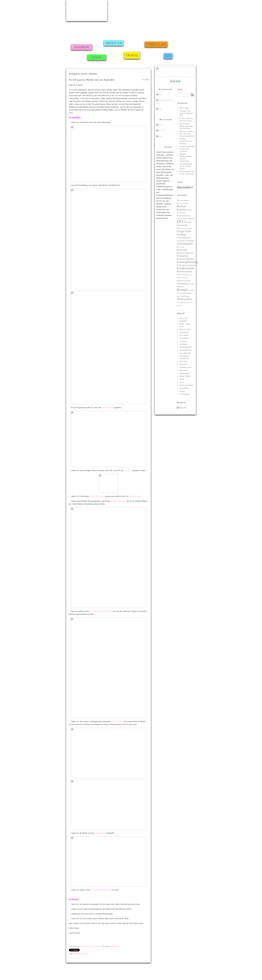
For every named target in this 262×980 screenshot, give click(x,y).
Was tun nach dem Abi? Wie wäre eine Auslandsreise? (186, 133)
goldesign (183, 344)
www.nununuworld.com (185, 302)
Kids (191, 253)
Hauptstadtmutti (185, 347)
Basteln (181, 209)
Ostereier (187, 281)
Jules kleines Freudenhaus (184, 357)
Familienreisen (181, 228)
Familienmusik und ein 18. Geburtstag (186, 173)
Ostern (180, 283)
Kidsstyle (181, 259)
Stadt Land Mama (186, 385)
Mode (179, 278)
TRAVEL (132, 55)
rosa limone (84, 946)
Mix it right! (184, 108)
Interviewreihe (183, 253)
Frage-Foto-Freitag (184, 232)
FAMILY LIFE (156, 44)
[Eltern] (159, 95)
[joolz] (159, 125)
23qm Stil (183, 318)
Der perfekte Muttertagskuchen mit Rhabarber (186, 126)
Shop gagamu (100, 833)
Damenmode (188, 218)
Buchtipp (179, 218)
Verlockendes (184, 394)
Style (178, 296)
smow (181, 382)
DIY (168, 56)
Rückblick (85, 954)
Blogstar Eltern (185, 329)
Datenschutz (200, 975)
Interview (182, 249)
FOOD (96, 57)
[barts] (159, 136)
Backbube (183, 321)
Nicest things (184, 373)
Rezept (182, 289)
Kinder (190, 258)
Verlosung (185, 296)
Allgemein (115, 946)
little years (183, 370)
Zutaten (179, 305)
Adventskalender (183, 200)
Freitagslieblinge (184, 238)
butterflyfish (184, 332)
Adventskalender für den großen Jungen (185, 166)
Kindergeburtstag (187, 262)
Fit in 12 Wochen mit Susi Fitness (186, 119)
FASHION (81, 47)
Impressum (70, 972)
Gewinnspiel (185, 243)
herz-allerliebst (185, 353)
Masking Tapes (187, 274)
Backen (181, 206)
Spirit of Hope (117, 721)
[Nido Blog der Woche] (159, 109)
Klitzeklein (183, 364)
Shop (149, 67)
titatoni (182, 391)
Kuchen (179, 274)
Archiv (142, 67)
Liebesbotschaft (185, 367)
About (136, 67)
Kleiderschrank (184, 271)
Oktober (77, 954)
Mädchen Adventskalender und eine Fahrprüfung (185, 157)
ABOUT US (113, 43)
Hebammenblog (185, 350)
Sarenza (179, 293)
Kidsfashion (183, 255)
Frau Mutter (184, 335)
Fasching (189, 228)
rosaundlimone (86, 10)
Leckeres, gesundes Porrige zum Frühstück (186, 148)
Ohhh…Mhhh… (185, 376)
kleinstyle (183, 361)
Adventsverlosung (182, 203)
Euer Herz (128, 470)
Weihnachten (184, 299)
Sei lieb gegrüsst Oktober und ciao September (91, 79)
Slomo (181, 379)
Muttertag (185, 277)
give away (180, 247)
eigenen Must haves (97, 496)
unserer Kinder (134, 496)
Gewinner (189, 240)
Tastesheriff (183, 388)
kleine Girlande (108, 408)
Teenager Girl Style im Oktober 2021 (186, 113)
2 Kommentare (96, 946)
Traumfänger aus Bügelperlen (100, 611)
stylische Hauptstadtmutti (100, 890)
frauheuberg (184, 338)
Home (130, 67)
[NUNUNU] (161, 130)
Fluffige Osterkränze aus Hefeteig (185, 141)
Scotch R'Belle (187, 293)
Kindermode (185, 268)
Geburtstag (181, 241)
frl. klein (182, 341)
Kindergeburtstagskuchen (186, 265)
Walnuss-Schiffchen (118, 501)
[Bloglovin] (182, 408)
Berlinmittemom (183, 215)
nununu (180, 280)
